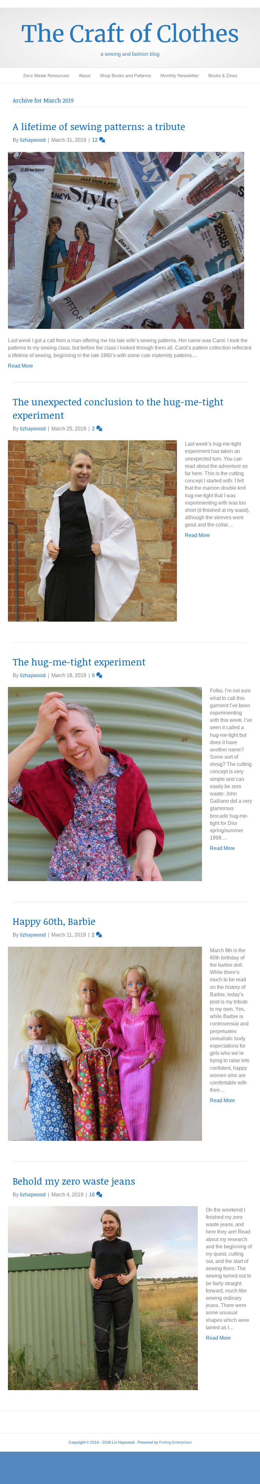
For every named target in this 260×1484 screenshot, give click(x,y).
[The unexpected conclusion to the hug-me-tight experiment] (92, 530)
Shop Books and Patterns (125, 75)
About (84, 75)
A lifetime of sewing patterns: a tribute (99, 126)
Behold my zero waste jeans (74, 1180)
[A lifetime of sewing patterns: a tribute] (126, 240)
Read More (20, 366)
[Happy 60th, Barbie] (105, 1043)
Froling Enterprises (175, 1442)
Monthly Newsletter (179, 75)
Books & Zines (222, 75)
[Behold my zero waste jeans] (103, 1297)
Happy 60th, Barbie (54, 921)
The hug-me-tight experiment (79, 661)
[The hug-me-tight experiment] (105, 784)
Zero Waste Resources (46, 75)
